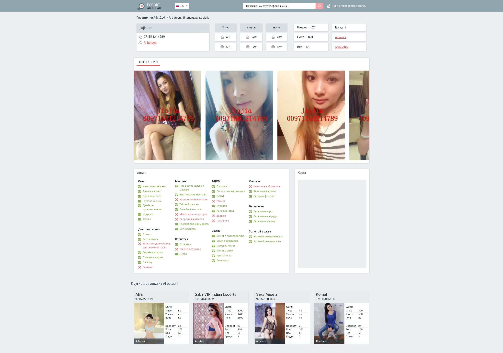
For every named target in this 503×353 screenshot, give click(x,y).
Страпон (222, 205)
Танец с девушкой (190, 249)
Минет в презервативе (230, 235)
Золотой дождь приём (267, 241)
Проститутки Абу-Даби (151, 17)
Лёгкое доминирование (231, 191)
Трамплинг (223, 220)
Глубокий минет (226, 245)
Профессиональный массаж (192, 187)
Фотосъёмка (150, 239)
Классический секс (154, 186)
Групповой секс (152, 201)
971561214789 (154, 37)
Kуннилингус (224, 255)
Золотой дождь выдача (268, 236)
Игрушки (148, 214)
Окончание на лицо (264, 221)
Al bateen (175, 17)
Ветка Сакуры (188, 228)
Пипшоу (147, 262)
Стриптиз (185, 244)
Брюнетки (341, 47)
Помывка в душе (153, 257)
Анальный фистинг (264, 191)
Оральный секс (152, 196)
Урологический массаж (194, 199)
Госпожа (222, 186)
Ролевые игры (225, 210)
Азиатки (340, 37)
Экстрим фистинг (263, 196)
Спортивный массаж (192, 219)
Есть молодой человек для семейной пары (157, 245)
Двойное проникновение (152, 207)
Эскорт (147, 234)
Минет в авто (225, 250)
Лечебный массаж (190, 209)
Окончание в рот (263, 211)
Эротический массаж (192, 194)
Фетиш (147, 219)
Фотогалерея (148, 62)
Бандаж (221, 215)
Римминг (148, 267)
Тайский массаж (189, 204)
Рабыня (221, 201)
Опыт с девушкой (227, 240)
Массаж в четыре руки (193, 214)
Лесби (183, 253)
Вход (349, 5)
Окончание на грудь (265, 216)
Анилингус (223, 260)
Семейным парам (153, 252)
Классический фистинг (267, 186)
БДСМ (220, 196)
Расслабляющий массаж (194, 223)
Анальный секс (152, 191)
